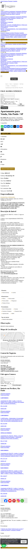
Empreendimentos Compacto (7, 35)
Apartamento (12, 11)
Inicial (2, 1)
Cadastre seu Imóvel (10, 33)
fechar (2, 42)
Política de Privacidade (5, 543)
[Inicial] (8, 8)
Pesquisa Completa (12, 1)
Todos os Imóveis (5, 11)
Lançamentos (4, 27)
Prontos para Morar (10, 14)
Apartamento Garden (6, 12)
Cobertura (18, 12)
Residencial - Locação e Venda (8, 24)
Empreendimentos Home (20, 35)
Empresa (6, 1)
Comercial (17, 14)
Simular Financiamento (7, 168)
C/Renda (3, 20)
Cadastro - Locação (5, 37)
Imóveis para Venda (6, 529)
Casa (22, 12)
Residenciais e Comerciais (7, 22)
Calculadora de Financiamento (8, 34)
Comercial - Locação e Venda (10, 26)
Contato (2, 38)
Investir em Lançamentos (21, 34)
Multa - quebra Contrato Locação (18, 37)
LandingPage (4, 107)
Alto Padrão (4, 23)
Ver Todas (14, 79)
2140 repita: (4, 385)
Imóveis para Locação (17, 529)
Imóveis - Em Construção (18, 28)
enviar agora (21, 105)
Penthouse (13, 12)
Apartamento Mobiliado (21, 11)
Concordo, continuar (23, 542)
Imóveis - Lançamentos (6, 28)
